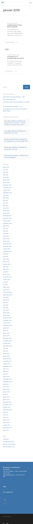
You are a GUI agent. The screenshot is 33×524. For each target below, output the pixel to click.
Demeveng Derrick (9, 155)
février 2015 (6, 397)
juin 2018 (5, 348)
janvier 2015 (6, 399)
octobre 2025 (6, 190)
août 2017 (6, 369)
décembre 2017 (7, 358)
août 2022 (6, 267)
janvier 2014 (6, 422)
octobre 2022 (6, 264)
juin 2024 (5, 228)
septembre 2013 (7, 427)
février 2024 (6, 238)
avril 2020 (5, 307)
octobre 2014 (6, 407)
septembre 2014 (7, 410)
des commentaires (9, 444)
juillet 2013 (6, 430)
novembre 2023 (7, 246)
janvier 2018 (6, 356)
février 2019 (6, 333)
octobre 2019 (6, 323)
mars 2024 (6, 236)
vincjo (5, 131)
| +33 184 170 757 (19, 475)
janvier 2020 (6, 315)
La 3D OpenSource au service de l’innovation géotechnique (15, 110)
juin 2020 (5, 302)
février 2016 (6, 389)
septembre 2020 (7, 295)
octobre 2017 (6, 364)
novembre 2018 (7, 341)
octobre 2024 (6, 221)
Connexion (6, 439)
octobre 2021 (6, 279)
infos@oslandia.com (8, 475)
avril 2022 (5, 272)
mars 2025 (6, 208)
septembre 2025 (7, 192)
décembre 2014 (7, 402)
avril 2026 (5, 175)
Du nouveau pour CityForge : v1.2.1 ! (13, 106)
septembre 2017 (7, 366)
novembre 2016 (7, 379)
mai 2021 (5, 284)
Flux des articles (8, 441)
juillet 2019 (6, 328)
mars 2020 (6, 310)
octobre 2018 (6, 343)
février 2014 (6, 420)
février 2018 (6, 353)
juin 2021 (5, 282)
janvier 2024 (6, 241)
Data (7, 20)
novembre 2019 (7, 320)
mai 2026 (5, 172)
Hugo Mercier (9, 71)
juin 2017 (5, 374)
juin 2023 (5, 256)
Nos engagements (8, 492)
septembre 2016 (7, 381)
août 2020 (6, 297)
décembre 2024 (7, 215)
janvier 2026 (6, 182)
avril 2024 (5, 233)
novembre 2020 (7, 292)
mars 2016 (6, 387)
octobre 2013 (6, 425)
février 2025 (6, 210)
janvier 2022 (6, 274)
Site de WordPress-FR (9, 446)
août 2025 (6, 195)
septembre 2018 (7, 346)
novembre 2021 (7, 277)
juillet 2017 (6, 371)
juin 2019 (5, 330)
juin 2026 (5, 169)
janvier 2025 (6, 213)
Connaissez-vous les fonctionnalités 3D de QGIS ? (16, 103)
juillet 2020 (6, 300)
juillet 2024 (6, 226)
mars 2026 (6, 177)
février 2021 (6, 287)
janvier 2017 (6, 376)
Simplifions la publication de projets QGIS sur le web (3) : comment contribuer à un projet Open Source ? (15, 122)
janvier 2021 (6, 290)
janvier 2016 (6, 392)
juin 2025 (5, 200)
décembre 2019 (7, 318)
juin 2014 (5, 412)
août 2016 (6, 384)
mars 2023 (6, 259)
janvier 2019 (6, 335)
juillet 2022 (6, 269)
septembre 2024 (7, 223)
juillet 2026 (6, 167)
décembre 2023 (7, 244)
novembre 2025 (7, 187)
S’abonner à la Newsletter (12, 467)
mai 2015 (5, 394)
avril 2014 (5, 417)
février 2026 (6, 180)
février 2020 (6, 312)
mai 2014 (5, 415)
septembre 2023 (7, 251)
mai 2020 (5, 305)
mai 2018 (5, 351)
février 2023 (6, 261)
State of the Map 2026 (9, 99)
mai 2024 (5, 231)
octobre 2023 (6, 249)
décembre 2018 (7, 338)
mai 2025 (5, 203)
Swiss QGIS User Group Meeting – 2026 (14, 97)
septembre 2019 (7, 325)
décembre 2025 (7, 185)
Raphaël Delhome (10, 42)
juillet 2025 (6, 198)
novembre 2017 (7, 361)
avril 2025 (5, 205)
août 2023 (6, 254)
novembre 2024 (7, 218)
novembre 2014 (7, 404)
